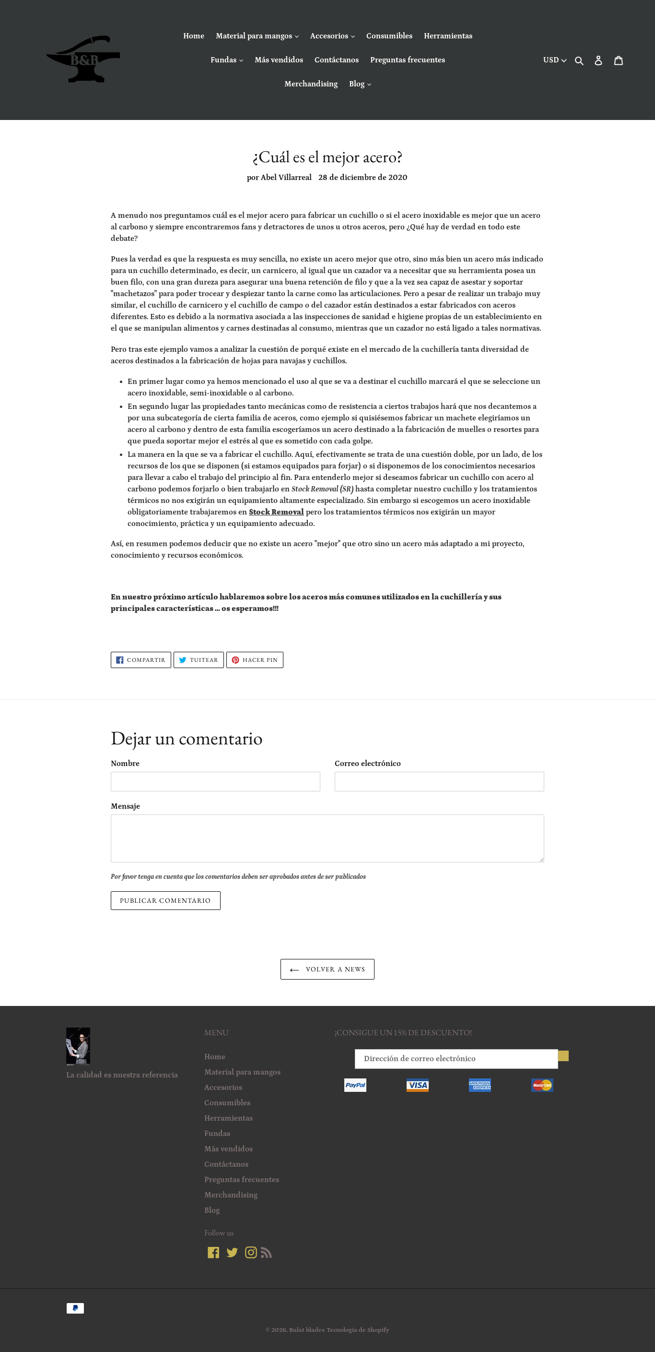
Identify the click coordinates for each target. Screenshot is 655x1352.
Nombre (125, 763)
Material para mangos (255, 36)
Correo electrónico (368, 763)
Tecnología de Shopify (358, 1330)
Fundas (224, 60)
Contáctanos (337, 60)
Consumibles (389, 36)
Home (193, 36)
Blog (357, 84)
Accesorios (330, 36)
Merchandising (311, 84)
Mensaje (125, 806)
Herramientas (448, 36)
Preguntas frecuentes (407, 60)
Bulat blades (307, 1330)
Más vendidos (279, 60)
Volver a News (335, 969)
